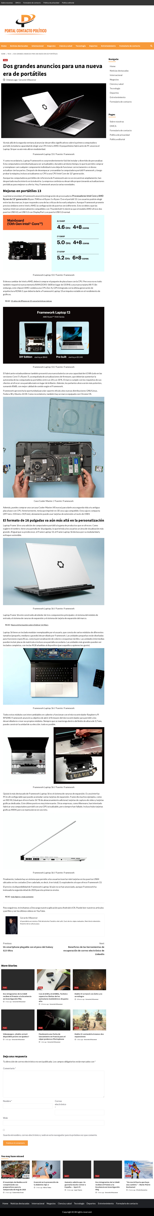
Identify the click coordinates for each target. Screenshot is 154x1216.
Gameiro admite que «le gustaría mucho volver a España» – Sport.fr (75, 1184)
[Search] (151, 46)
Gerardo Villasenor (27, 79)
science (36, 1176)
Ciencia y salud (65, 46)
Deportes (93, 46)
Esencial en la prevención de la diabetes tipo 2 (46, 1183)
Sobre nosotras (7, 3)
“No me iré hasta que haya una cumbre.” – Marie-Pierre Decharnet (138, 1184)
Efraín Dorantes (141, 1190)
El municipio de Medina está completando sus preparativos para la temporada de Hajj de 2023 (15, 1186)
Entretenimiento (108, 46)
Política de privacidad (51, 3)
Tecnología (81, 46)
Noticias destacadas (19, 46)
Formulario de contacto (32, 3)
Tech (5, 60)
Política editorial (68, 3)
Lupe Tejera (78, 1190)
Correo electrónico (60, 1104)
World (128, 1176)
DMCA (18, 3)
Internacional (38, 46)
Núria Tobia (47, 1187)
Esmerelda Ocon (18, 1192)
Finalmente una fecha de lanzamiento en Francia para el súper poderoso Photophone (52, 1036)
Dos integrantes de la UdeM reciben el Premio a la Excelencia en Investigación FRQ (17, 996)
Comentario (9, 1068)
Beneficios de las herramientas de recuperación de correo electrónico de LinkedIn (83, 949)
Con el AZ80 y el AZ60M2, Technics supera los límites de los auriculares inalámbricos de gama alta (53, 997)
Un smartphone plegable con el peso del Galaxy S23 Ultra (28, 947)
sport (66, 1176)
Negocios (51, 46)
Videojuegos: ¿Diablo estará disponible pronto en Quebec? (16, 1035)
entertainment (8, 1176)
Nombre (7, 1101)
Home (3, 46)
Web (5, 1118)
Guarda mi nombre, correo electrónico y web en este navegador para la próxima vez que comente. (50, 1135)
